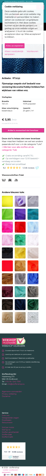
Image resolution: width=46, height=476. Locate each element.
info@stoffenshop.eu (16, 384)
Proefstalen (6, 420)
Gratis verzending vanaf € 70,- (20, 156)
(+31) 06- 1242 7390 (13, 381)
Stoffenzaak (7, 434)
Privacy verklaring (9, 394)
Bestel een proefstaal (16, 164)
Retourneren (7, 422)
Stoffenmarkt (7, 437)
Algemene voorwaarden (12, 391)
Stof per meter (8, 427)
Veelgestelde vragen (10, 418)
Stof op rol (6, 430)
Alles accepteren (14, 45)
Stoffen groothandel (10, 432)
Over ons (5, 415)
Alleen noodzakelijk (14, 51)
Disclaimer (6, 396)
